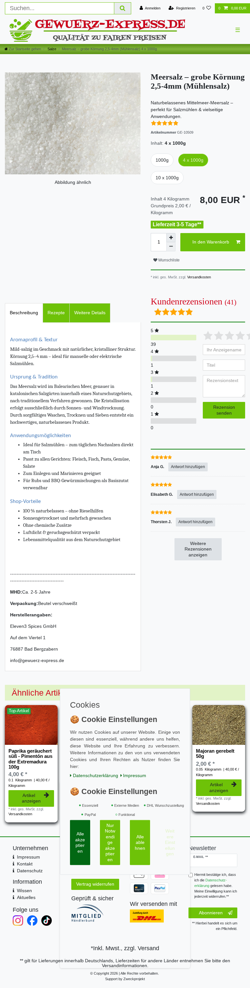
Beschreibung (24, 312)
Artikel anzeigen (31, 798)
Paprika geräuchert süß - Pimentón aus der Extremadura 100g (30, 759)
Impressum (28, 857)
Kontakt (25, 863)
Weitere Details (89, 312)
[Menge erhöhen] (170, 237)
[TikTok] (46, 920)
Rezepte (56, 312)
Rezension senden (224, 410)
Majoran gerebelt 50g (215, 753)
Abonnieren (211, 912)
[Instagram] (18, 920)
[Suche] (122, 8)
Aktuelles (26, 897)
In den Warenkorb (210, 241)
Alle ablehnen (140, 842)
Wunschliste (168, 260)
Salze (51, 49)
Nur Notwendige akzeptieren (110, 842)
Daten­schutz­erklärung (95, 775)
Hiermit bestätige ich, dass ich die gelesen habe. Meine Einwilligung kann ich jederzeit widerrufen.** (215, 885)
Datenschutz (30, 870)
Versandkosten (198, 277)
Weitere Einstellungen (170, 842)
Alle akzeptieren (80, 842)
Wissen (24, 890)
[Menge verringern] (170, 246)
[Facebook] (32, 920)
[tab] (24, 312)
